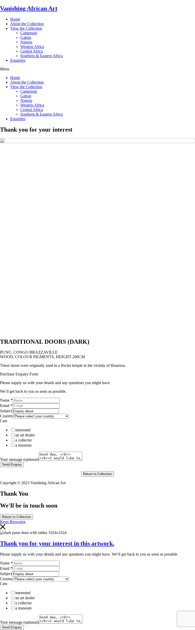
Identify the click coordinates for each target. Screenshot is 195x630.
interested (22, 430)
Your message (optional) (19, 459)
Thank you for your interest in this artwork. (57, 543)
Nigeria (26, 42)
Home (15, 19)
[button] (97, 69)
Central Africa (31, 51)
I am (3, 421)
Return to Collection (97, 474)
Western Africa (32, 46)
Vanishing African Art (28, 8)
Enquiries (17, 60)
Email (6, 405)
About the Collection (27, 24)
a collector (23, 440)
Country (6, 416)
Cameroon (28, 33)
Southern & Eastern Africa (41, 56)
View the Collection (26, 28)
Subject (6, 411)
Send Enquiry (12, 464)
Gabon (25, 37)
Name (6, 400)
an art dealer (25, 435)
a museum (23, 445)
